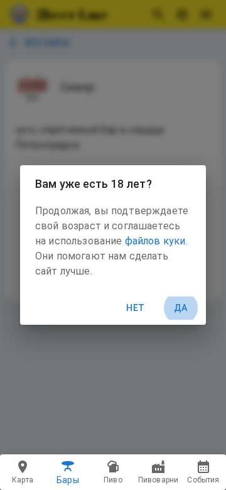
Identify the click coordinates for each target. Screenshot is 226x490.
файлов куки (155, 241)
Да (181, 308)
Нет (135, 308)
